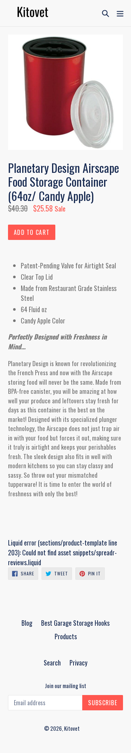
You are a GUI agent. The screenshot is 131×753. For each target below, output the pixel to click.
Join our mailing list (65, 685)
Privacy (78, 662)
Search (52, 662)
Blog (26, 623)
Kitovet (72, 728)
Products (66, 636)
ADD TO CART (31, 232)
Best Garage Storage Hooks (75, 623)
